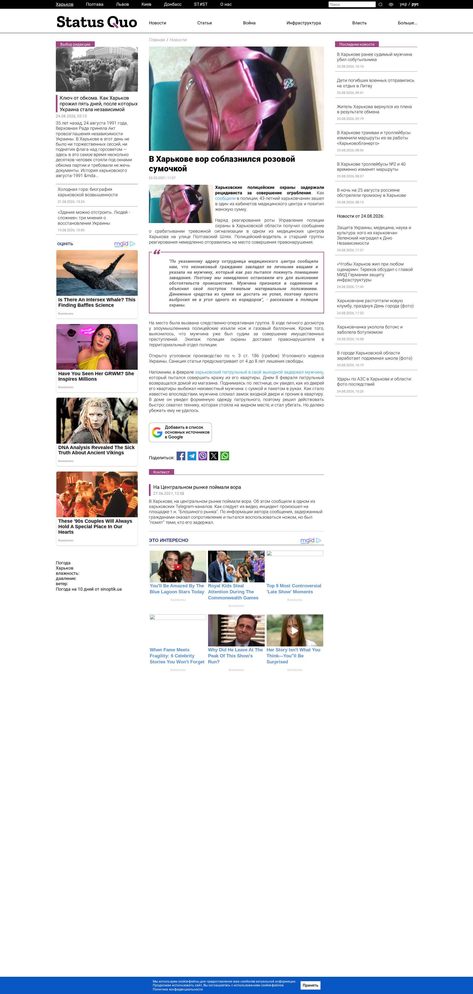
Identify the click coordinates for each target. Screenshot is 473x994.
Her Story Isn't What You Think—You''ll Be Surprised (293, 655)
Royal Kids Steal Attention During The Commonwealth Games (233, 591)
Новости (157, 22)
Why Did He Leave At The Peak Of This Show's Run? (235, 655)
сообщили (225, 198)
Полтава (94, 4)
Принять (310, 985)
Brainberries (178, 599)
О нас (226, 4)
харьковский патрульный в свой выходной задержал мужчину (259, 372)
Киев (146, 4)
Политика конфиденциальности (178, 989)
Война (249, 22)
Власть (359, 22)
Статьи (204, 22)
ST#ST (201, 4)
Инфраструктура (304, 22)
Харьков (64, 4)
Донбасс (172, 4)
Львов (122, 4)
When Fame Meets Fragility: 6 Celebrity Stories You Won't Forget (177, 655)
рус (415, 4)
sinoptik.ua (111, 589)
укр (403, 4)
